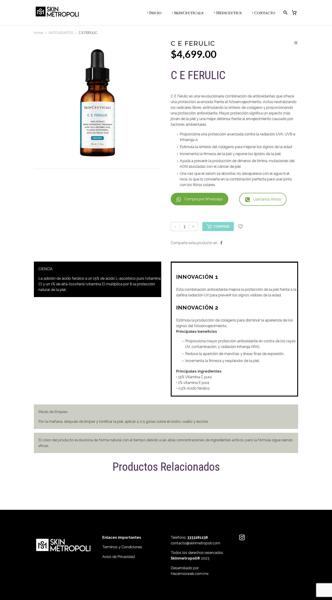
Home (38, 33)
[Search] (284, 12)
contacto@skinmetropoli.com (195, 543)
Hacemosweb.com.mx (189, 574)
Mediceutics (229, 12)
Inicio (155, 12)
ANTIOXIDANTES (61, 33)
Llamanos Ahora (267, 199)
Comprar (221, 226)
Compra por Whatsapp (203, 199)
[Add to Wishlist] (240, 226)
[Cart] (296, 12)
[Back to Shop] (296, 43)
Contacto (264, 12)
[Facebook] (221, 243)
